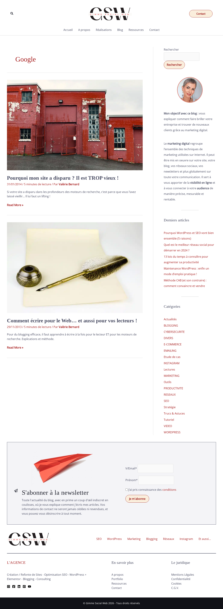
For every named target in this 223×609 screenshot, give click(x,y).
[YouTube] (29, 586)
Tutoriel (169, 420)
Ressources (136, 30)
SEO (166, 401)
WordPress (114, 538)
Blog (120, 30)
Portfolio (117, 579)
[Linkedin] (19, 586)
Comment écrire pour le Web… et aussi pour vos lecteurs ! (72, 320)
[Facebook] (13, 586)
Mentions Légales (182, 575)
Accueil (68, 30)
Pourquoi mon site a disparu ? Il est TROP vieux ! (63, 178)
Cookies (176, 583)
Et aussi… (205, 538)
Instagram (186, 538)
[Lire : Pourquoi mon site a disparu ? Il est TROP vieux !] (75, 125)
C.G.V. (175, 588)
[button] (12, 13)
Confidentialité (180, 579)
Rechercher (171, 49)
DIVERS (168, 338)
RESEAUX (170, 395)
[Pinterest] (24, 586)
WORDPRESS (172, 432)
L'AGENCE (16, 562)
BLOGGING (171, 325)
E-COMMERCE (173, 344)
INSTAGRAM (171, 363)
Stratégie (170, 407)
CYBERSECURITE (174, 332)
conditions (169, 490)
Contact (154, 30)
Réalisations (104, 30)
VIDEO (168, 426)
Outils (167, 382)
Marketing (134, 538)
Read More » (15, 205)
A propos (84, 30)
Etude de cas (172, 357)
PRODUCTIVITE (173, 388)
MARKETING (171, 376)
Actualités (170, 319)
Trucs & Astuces (174, 413)
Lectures (169, 369)
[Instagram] (8, 586)
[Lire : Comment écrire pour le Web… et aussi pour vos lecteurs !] (75, 267)
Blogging (151, 538)
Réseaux (168, 538)
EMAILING (170, 351)
